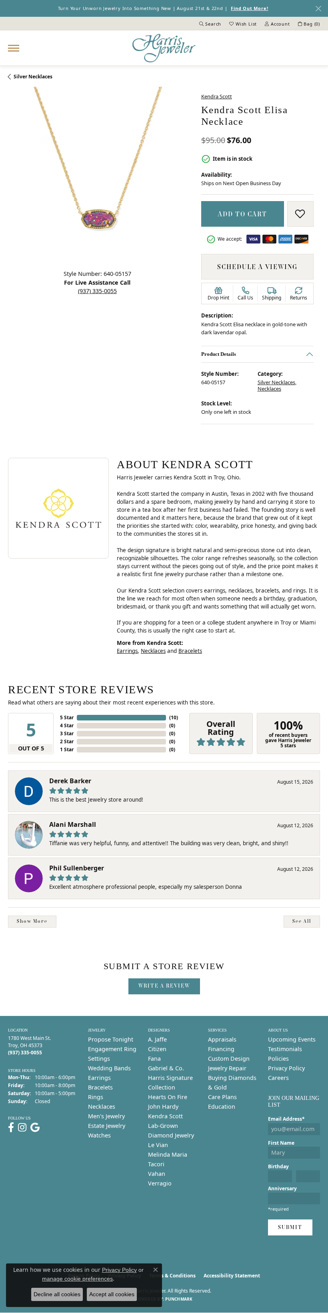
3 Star (67, 733)
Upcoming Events (292, 1039)
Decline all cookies (57, 1294)
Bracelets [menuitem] (100, 1087)
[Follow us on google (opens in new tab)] (35, 1127)
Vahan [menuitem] (156, 1173)
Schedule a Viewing (257, 266)
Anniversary (282, 1188)
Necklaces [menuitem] (101, 1106)
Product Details (218, 354)
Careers (278, 1078)
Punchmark (178, 1299)
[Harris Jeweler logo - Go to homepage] (164, 48)
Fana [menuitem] (154, 1058)
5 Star (67, 717)
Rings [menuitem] (95, 1097)
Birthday (278, 1166)
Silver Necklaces (33, 76)
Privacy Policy (286, 1068)
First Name (281, 1142)
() (173, 717)
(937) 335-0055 (97, 291)
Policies (278, 1058)
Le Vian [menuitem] (158, 1145)
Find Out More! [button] (249, 8)
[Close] (318, 9)
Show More (32, 921)
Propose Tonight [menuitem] (110, 1039)
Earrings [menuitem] (99, 1078)
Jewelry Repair (227, 1068)
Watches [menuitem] (99, 1135)
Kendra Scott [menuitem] (165, 1116)
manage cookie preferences (77, 1278)
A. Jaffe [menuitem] (157, 1039)
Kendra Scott (216, 96)
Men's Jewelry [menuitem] (106, 1116)
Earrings (127, 651)
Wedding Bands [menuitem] (109, 1068)
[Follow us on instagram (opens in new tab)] (22, 1127)
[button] (210, 23)
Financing (221, 1049)
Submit (290, 1227)
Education (221, 1106)
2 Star (67, 741)
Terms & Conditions (172, 1275)
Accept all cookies (111, 1294)
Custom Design (229, 1058)
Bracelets (190, 651)
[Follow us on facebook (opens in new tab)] (11, 1127)
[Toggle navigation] (13, 48)
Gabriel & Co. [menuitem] (166, 1068)
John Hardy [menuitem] (163, 1106)
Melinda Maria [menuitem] (167, 1154)
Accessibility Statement (232, 1275)
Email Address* (286, 1118)
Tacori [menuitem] (156, 1164)
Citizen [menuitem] (157, 1049)
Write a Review (164, 986)
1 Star (67, 749)
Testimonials (285, 1049)
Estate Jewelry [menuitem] (106, 1125)
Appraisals (222, 1039)
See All (301, 921)
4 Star (67, 725)
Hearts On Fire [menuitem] (167, 1097)
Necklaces (269, 389)
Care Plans (222, 1097)
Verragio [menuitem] (160, 1183)
